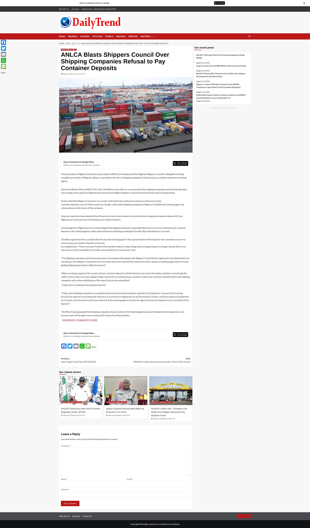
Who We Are (64, 9)
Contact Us (87, 516)
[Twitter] (3, 48)
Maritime (72, 36)
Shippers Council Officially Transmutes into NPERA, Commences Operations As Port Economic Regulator (218, 85)
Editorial (133, 36)
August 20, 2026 (76, 415)
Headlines (73, 402)
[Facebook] (3, 42)
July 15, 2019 (77, 74)
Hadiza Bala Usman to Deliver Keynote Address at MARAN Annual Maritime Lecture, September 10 (220, 96)
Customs (84, 36)
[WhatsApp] (3, 60)
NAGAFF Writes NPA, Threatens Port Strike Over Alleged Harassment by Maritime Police (169, 412)
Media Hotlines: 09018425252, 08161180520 (99, 9)
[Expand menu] (154, 36)
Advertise (75, 9)
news (71, 49)
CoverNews (163, 524)
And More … (146, 36)
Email (130, 479)
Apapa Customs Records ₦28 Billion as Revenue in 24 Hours (125, 410)
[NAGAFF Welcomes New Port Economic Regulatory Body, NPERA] (80, 390)
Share (94, 347)
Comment (66, 446)
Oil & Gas (97, 36)
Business (65, 402)
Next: (162, 360)
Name (64, 479)
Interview (121, 36)
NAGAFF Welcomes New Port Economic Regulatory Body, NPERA (80, 410)
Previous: (78, 360)
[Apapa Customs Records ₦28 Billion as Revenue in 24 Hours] (125, 390)
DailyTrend (66, 74)
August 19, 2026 (167, 418)
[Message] (3, 66)
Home (62, 36)
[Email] (3, 54)
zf (75, 49)
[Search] (249, 36)
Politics (109, 36)
